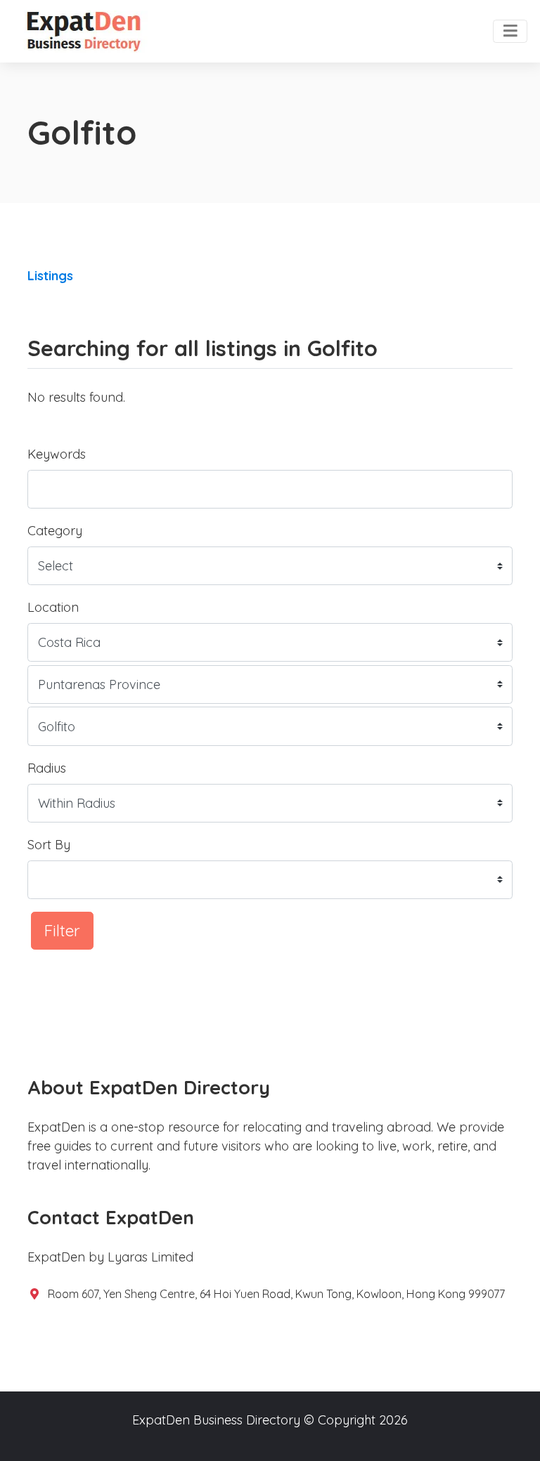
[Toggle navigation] (510, 32)
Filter (62, 930)
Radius (46, 768)
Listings (50, 276)
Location (53, 607)
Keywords (56, 454)
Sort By (48, 845)
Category (54, 531)
